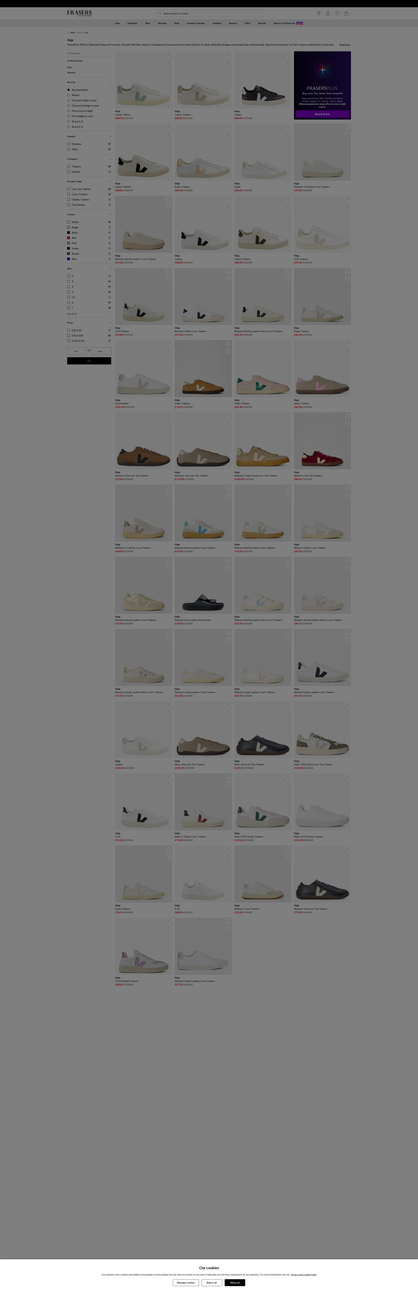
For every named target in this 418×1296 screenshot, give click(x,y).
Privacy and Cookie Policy (304, 1274)
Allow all (235, 1282)
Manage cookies (186, 1282)
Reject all (212, 1282)
